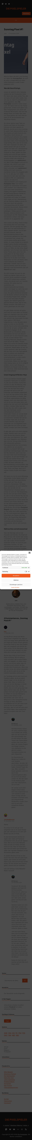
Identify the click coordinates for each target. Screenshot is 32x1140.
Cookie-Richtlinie (15, 587)
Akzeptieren (16, 575)
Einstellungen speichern (16, 584)
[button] (29, 553)
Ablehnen (16, 580)
